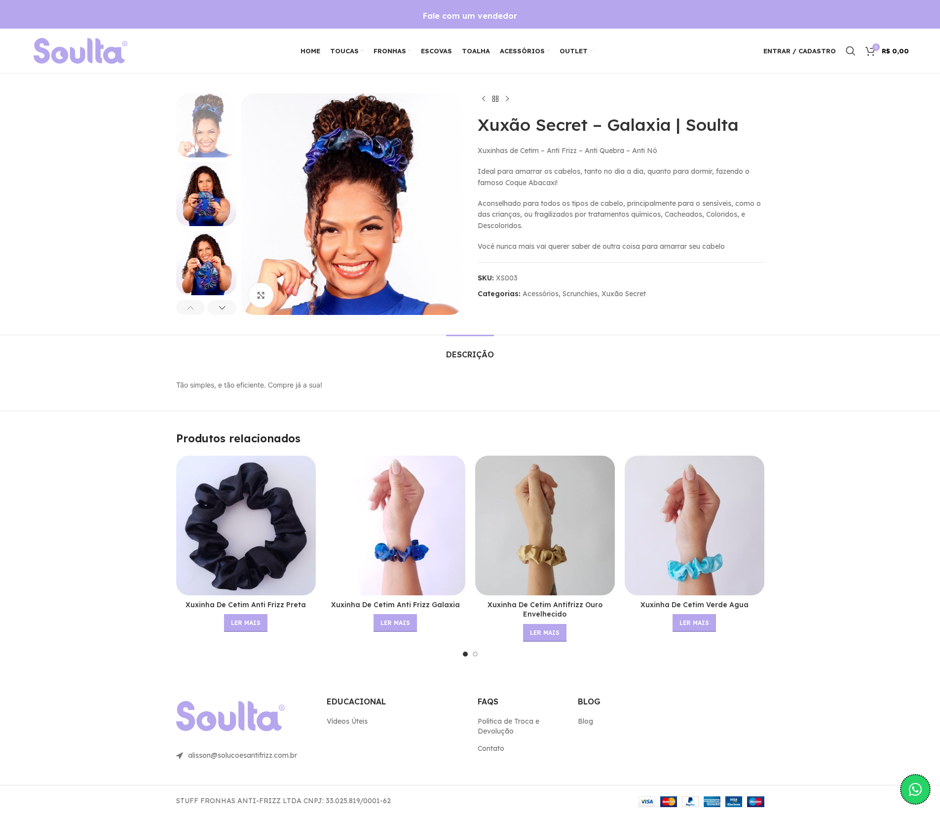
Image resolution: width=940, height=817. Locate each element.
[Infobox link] (470, 16)
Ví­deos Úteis (347, 721)
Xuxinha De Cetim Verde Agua (694, 604)
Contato (491, 748)
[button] (190, 307)
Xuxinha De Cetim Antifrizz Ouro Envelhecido (545, 609)
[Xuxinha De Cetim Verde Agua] (694, 525)
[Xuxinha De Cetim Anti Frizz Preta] (246, 525)
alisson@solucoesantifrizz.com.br (242, 755)
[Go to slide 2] (475, 654)
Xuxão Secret (624, 293)
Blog (585, 721)
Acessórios (541, 293)
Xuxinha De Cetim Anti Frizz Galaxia (395, 604)
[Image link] (80, 50)
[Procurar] (851, 51)
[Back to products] (495, 99)
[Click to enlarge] (261, 295)
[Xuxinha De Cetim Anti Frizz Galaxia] (395, 525)
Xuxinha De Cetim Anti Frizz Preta (246, 604)
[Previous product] (483, 99)
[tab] (470, 350)
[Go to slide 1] (465, 654)
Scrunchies (580, 293)
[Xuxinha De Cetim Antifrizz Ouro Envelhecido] (545, 525)
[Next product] (507, 99)
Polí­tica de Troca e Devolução (508, 726)
